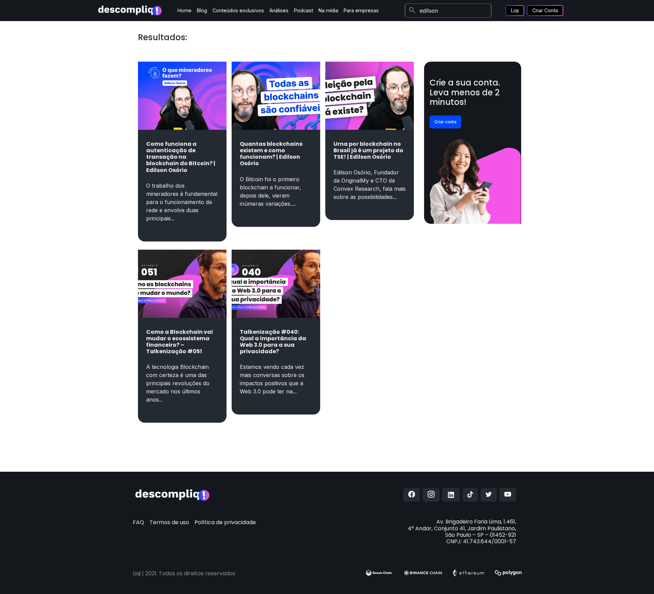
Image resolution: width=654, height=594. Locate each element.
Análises (279, 10)
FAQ (138, 522)
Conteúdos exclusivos (238, 10)
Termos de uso (169, 522)
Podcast (303, 10)
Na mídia (328, 10)
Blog (202, 10)
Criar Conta (545, 10)
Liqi (515, 10)
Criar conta (445, 121)
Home (184, 10)
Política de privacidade (225, 522)
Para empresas (361, 10)
